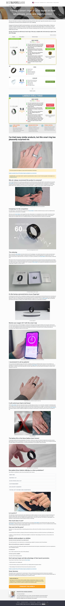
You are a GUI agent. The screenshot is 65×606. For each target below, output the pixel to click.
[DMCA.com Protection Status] (45, 604)
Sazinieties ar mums (43, 2)
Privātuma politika (56, 2)
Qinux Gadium (11, 183)
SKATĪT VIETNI (50, 49)
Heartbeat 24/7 (13, 477)
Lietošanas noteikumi (49, 2)
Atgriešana (38, 602)
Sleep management (13, 483)
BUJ (47, 602)
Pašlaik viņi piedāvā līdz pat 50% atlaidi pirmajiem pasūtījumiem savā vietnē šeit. (23, 173)
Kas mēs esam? (37, 2)
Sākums (18, 602)
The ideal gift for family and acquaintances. (20, 489)
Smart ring (12, 474)
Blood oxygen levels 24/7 (15, 480)
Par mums (43, 602)
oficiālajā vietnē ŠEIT (13, 177)
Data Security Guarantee (15, 486)
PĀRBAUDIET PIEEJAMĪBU (27, 586)
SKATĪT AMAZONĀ (50, 70)
